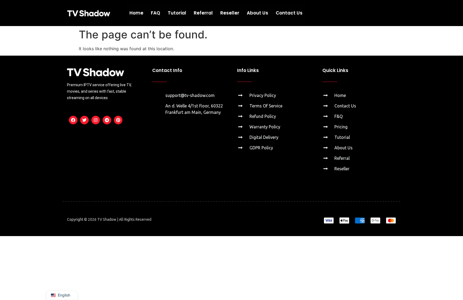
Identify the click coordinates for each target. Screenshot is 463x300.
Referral (203, 13)
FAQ (155, 13)
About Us (257, 13)
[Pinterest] (118, 120)
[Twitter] (84, 120)
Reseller (229, 13)
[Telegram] (107, 120)
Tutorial (177, 13)
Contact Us (289, 13)
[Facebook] (73, 120)
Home (136, 13)
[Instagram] (95, 120)
